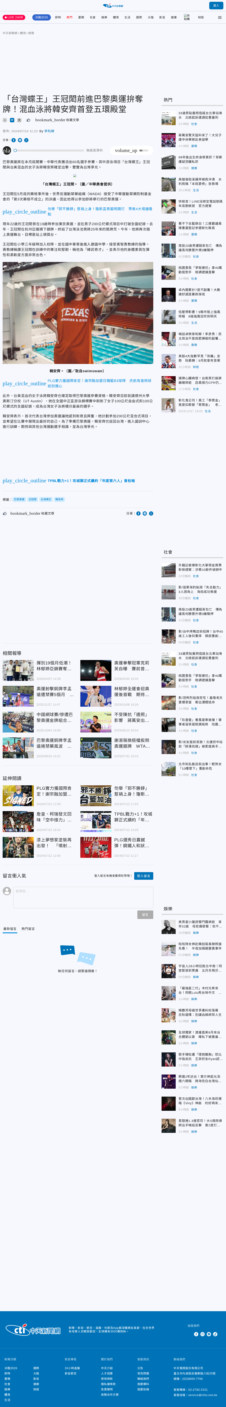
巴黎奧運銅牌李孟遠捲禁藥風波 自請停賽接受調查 (18, 747)
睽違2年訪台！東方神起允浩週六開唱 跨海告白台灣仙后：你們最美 (169, 1082)
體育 (116, 17)
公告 (140, 1368)
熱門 (70, 17)
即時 (58, 17)
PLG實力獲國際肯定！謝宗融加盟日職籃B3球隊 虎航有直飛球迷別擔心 (18, 795)
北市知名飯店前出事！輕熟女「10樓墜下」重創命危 (169, 769)
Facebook (196, 1334)
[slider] (49, 150)
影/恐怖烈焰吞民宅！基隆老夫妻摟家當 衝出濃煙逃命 (169, 703)
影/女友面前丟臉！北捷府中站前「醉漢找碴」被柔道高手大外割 (169, 747)
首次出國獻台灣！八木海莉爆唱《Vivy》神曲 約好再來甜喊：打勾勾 (169, 1104)
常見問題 (143, 1373)
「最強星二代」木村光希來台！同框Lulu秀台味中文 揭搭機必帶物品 (169, 993)
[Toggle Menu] (219, 17)
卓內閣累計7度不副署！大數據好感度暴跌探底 (169, 295)
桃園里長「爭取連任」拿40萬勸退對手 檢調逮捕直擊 (169, 273)
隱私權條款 (108, 1384)
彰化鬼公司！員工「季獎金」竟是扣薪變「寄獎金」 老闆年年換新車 (169, 405)
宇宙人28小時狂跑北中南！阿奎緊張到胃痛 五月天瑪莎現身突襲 (169, 971)
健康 (174, 17)
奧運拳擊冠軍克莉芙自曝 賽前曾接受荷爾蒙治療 (95, 670)
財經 (201, 17)
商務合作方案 (110, 1394)
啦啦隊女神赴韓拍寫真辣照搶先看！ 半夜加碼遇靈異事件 (169, 949)
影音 (162, 17)
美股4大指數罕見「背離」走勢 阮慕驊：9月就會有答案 (169, 361)
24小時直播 (72, 1368)
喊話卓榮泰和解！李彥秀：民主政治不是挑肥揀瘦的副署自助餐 (169, 339)
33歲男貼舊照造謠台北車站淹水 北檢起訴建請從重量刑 (169, 118)
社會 (93, 17)
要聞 (81, 17)
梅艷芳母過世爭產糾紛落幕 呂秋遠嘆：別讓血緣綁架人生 (169, 1015)
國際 (139, 17)
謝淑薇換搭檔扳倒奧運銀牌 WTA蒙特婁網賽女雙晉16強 (95, 747)
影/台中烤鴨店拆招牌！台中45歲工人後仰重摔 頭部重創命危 (169, 636)
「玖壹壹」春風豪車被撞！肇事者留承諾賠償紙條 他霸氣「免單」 (169, 725)
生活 (127, 17)
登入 (216, 5)
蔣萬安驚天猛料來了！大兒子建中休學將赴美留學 (169, 140)
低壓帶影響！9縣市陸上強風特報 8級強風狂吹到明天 (169, 317)
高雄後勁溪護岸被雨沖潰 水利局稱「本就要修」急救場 (169, 184)
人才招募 (107, 1373)
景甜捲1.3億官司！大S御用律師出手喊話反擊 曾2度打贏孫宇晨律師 (169, 1126)
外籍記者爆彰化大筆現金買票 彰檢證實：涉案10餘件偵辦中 (169, 570)
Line (209, 1334)
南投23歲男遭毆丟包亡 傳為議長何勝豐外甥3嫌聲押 (169, 251)
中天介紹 (107, 1368)
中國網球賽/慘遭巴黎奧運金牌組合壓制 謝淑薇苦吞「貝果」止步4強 (18, 722)
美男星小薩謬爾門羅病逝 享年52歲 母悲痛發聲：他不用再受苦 (169, 927)
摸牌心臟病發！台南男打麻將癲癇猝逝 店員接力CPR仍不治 (169, 383)
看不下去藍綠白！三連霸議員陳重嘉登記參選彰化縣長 (169, 228)
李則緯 (49, 131)
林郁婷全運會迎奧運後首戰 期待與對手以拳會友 (95, 696)
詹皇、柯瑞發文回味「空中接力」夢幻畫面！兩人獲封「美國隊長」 (18, 821)
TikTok (215, 1334)
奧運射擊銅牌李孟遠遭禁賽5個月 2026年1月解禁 (18, 696)
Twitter (190, 1334)
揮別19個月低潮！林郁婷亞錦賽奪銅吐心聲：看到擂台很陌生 (18, 670)
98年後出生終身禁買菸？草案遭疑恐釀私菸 (169, 162)
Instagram (202, 1334)
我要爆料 (143, 1384)
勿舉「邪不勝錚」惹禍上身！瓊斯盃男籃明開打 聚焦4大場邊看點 (95, 795)
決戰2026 (41, 17)
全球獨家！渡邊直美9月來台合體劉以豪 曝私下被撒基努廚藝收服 (169, 1037)
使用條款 (107, 1378)
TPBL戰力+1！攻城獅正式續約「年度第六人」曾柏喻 (95, 821)
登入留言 (143, 876)
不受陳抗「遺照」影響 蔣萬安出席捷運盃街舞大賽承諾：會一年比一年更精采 (95, 722)
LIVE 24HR (15, 17)
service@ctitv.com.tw (202, 1395)
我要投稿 (143, 1389)
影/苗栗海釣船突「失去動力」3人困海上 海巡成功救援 (169, 592)
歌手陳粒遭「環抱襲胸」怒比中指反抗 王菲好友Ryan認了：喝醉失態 (169, 1059)
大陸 (151, 17)
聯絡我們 (143, 1378)
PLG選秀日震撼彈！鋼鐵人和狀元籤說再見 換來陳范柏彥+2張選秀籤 (95, 847)
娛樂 (104, 17)
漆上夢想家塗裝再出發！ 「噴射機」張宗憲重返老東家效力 (18, 847)
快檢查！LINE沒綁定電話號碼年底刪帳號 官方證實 (169, 206)
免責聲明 (107, 1389)
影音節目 (71, 1373)
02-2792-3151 (198, 1389)
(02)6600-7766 (192, 1378)
